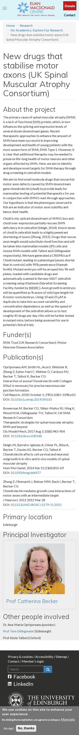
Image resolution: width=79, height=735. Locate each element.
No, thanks (26, 728)
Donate (70, 6)
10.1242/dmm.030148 (26, 436)
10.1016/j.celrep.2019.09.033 (31, 399)
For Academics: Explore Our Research (37, 30)
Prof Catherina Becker (32, 601)
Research (26, 25)
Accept (9, 728)
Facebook (24, 676)
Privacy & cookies (20, 656)
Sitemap (61, 656)
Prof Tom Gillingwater (18, 631)
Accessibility (44, 656)
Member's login (33, 661)
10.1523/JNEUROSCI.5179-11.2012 (36, 504)
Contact (69, 15)
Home (10, 25)
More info (68, 719)
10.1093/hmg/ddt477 (26, 472)
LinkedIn (23, 684)
